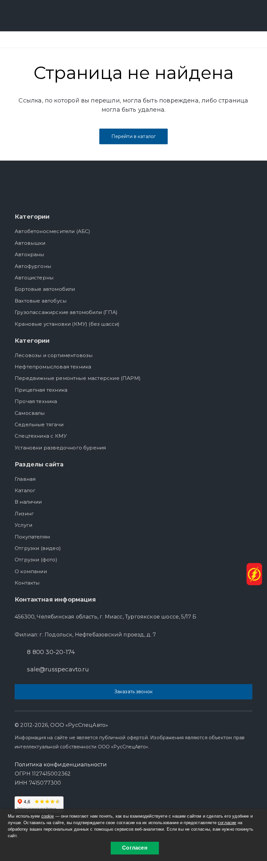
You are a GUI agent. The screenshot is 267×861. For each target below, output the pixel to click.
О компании (31, 571)
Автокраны (29, 254)
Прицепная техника (41, 390)
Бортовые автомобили (45, 289)
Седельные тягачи (39, 424)
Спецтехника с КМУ (41, 436)
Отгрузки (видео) (38, 548)
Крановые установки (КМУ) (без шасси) (67, 324)
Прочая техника (36, 401)
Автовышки (30, 243)
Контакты (27, 583)
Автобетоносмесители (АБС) (53, 231)
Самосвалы (30, 413)
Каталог (25, 490)
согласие (227, 822)
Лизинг (24, 513)
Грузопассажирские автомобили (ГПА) (66, 312)
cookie (47, 816)
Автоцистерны (34, 277)
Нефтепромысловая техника (53, 367)
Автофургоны (33, 266)
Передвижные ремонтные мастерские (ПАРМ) (78, 378)
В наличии (28, 502)
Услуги (23, 525)
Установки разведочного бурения (60, 448)
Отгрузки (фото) (36, 559)
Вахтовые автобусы (40, 301)
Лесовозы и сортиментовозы (54, 355)
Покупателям (32, 537)
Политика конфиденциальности (61, 764)
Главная (25, 479)
